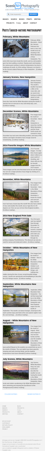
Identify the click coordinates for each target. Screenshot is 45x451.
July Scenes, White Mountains (18, 359)
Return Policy (7, 425)
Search (14, 19)
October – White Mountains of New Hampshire (20, 249)
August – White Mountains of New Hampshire (19, 321)
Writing (37, 19)
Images (6, 19)
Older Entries (11, 394)
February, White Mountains (16, 37)
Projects (10, 23)
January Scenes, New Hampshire (19, 77)
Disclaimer (6, 427)
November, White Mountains (17, 179)
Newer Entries (33, 394)
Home (4, 406)
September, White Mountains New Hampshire (19, 285)
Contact (33, 23)
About (25, 23)
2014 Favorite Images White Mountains (22, 145)
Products (5, 412)
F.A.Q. (18, 23)
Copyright (6, 423)
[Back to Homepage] (23, 5)
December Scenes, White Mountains (21, 111)
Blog (19, 406)
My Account (6, 421)
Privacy (5, 429)
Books (21, 19)
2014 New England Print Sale (17, 215)
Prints (29, 19)
